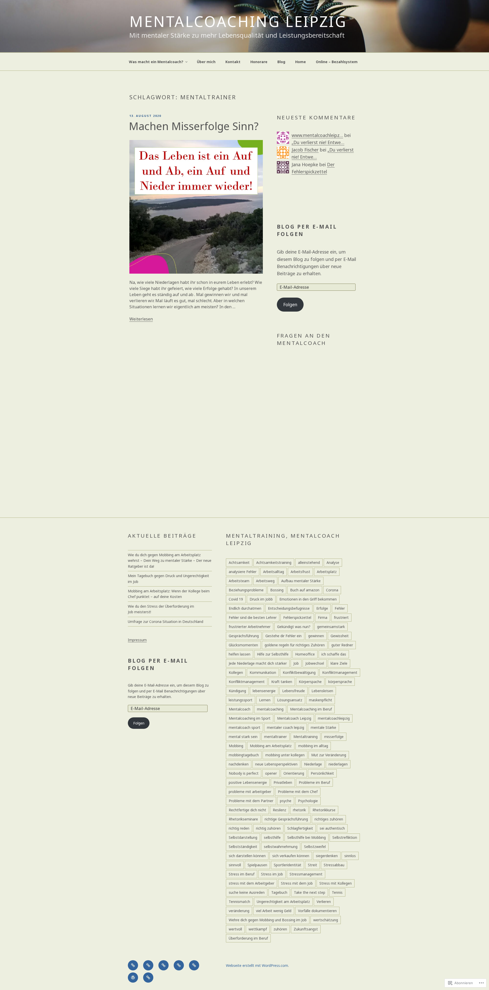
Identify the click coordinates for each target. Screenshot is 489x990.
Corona (332, 590)
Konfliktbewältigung (299, 672)
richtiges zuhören (329, 819)
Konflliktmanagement (247, 681)
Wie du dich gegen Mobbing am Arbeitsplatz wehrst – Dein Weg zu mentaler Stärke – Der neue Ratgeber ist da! (169, 560)
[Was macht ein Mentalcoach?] (133, 965)
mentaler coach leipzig (285, 727)
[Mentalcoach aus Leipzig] (148, 965)
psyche (285, 800)
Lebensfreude (293, 690)
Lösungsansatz (289, 700)
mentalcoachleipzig (334, 718)
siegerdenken (327, 855)
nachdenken (239, 764)
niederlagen (338, 764)
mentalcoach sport (244, 727)
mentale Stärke (323, 727)
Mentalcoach (239, 709)
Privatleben (283, 782)
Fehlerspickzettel (297, 617)
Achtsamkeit (239, 562)
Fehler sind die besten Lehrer (253, 617)
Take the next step (309, 892)
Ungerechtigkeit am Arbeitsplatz (283, 901)
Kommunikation (263, 672)
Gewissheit (340, 635)
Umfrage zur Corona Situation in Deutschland (165, 621)
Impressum (137, 639)
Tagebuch (279, 892)
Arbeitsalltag (273, 571)
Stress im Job (272, 874)
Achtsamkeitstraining (273, 562)
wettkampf (258, 929)
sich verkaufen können (290, 855)
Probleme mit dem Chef (298, 791)
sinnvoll (235, 864)
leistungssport (240, 700)
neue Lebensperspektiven (276, 764)
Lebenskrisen (322, 690)
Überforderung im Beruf (248, 938)
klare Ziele (339, 663)
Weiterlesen (141, 319)
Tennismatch (239, 901)
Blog (281, 61)
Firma (322, 617)
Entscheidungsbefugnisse (289, 608)
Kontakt (232, 61)
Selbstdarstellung (243, 837)
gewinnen (316, 635)
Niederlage (313, 764)
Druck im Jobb (261, 599)
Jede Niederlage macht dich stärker (258, 663)
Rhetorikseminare (243, 819)
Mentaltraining (305, 736)
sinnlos (350, 855)
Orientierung (293, 773)
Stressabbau (334, 864)
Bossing (276, 590)
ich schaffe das (333, 654)
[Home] (133, 977)
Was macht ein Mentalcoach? (156, 61)
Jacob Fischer (305, 150)
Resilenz (279, 809)
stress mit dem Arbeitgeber (251, 883)
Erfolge (322, 608)
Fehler (340, 608)
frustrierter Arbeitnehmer (249, 626)
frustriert (341, 617)
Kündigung (237, 690)
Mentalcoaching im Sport (249, 718)
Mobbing (236, 745)
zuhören (280, 929)
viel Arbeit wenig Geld (273, 910)
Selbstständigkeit (243, 846)
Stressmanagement (306, 874)
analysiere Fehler (242, 571)
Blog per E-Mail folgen (307, 230)
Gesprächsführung (244, 635)
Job (296, 663)
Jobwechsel (314, 663)
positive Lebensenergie (248, 782)
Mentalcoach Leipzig (294, 718)
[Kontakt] (163, 965)
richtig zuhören (268, 828)
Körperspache (310, 681)
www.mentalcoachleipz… (317, 135)
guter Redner (342, 645)
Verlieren (324, 901)
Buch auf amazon (304, 590)
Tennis (337, 892)
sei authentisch (332, 828)
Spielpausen (257, 864)
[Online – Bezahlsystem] (148, 977)
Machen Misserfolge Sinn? (194, 126)
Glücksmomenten (243, 645)
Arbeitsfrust (300, 571)
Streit (312, 864)
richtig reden (239, 828)
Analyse (333, 562)
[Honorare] (179, 965)
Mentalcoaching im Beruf (311, 709)
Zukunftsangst (306, 929)
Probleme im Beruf (314, 782)
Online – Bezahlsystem (337, 61)
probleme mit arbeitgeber (250, 791)
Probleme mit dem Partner (251, 800)
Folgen (290, 304)
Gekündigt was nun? (293, 626)
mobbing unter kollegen (285, 754)
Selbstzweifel (315, 846)
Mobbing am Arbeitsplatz (271, 745)
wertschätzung (325, 919)
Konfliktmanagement (339, 672)
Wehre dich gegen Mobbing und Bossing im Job (268, 919)
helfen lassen (239, 654)
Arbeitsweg (265, 580)
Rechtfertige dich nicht (247, 809)
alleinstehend (309, 562)
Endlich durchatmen (245, 608)
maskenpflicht (320, 700)
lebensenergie (264, 690)
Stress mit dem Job (297, 883)
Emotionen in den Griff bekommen (308, 599)
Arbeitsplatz (327, 571)
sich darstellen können (247, 855)
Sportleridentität (287, 864)
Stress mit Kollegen (335, 883)
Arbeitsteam (239, 580)
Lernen (264, 700)
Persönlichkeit (322, 773)
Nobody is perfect (244, 773)
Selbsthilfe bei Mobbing (306, 837)
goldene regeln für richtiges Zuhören (295, 645)
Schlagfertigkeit (300, 828)
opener (271, 773)
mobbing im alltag (313, 745)
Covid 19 (236, 599)
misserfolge (334, 736)
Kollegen (236, 672)
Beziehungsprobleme (246, 590)
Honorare (258, 61)
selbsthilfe (272, 837)
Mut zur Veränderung (328, 754)
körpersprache (340, 681)
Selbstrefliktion (344, 837)
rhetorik (299, 809)
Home (300, 61)
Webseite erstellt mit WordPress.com (257, 965)
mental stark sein (243, 736)
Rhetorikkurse (324, 809)
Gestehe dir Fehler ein (283, 635)
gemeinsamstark (331, 626)
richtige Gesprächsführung (286, 819)
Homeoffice (305, 654)
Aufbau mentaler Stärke (301, 580)
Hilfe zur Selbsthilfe (273, 654)
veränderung (239, 910)
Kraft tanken (281, 681)
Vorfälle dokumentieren (317, 910)
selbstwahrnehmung (280, 846)
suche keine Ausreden (247, 892)
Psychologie (308, 800)
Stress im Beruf (241, 874)
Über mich (206, 61)
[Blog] (194, 965)
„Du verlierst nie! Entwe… (318, 142)
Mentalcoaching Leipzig (238, 21)
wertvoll (235, 929)
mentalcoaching (270, 709)
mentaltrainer (275, 736)
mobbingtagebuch (244, 754)
